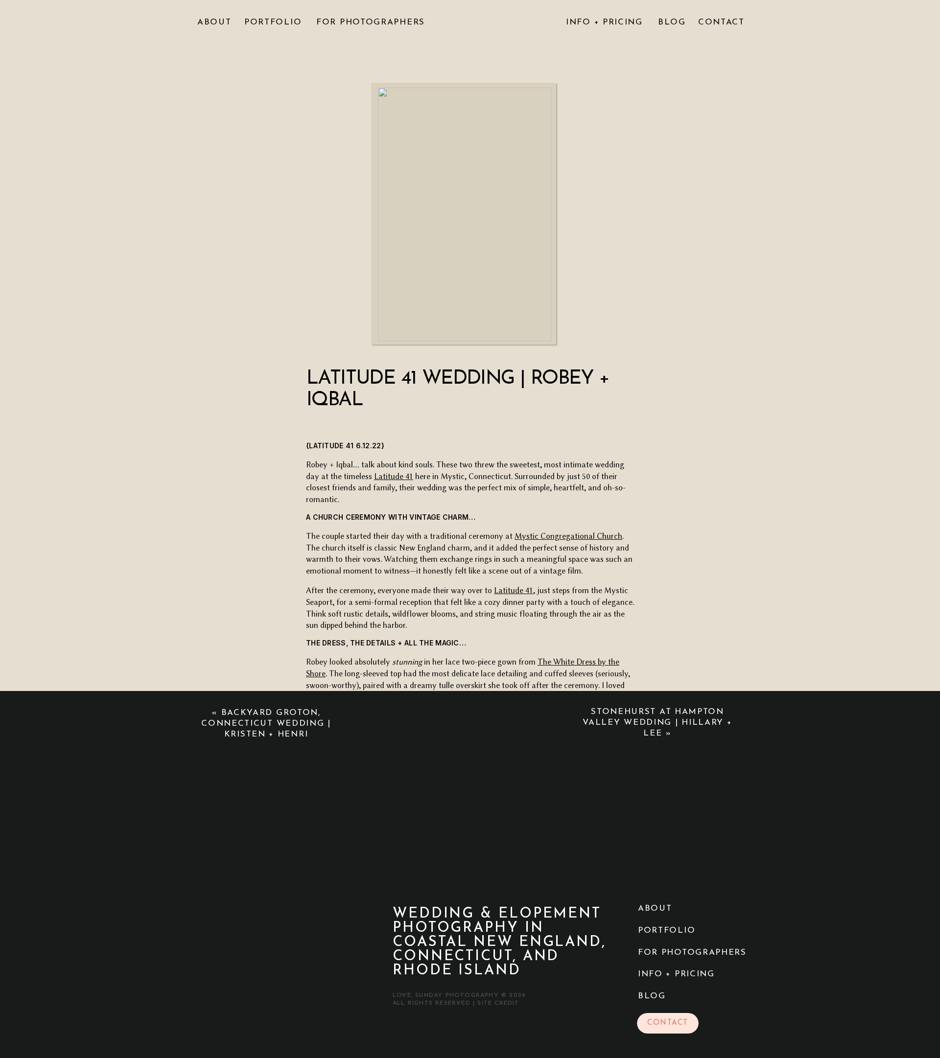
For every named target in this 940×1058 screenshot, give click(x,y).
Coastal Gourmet (458, 873)
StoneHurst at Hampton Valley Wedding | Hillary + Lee (657, 722)
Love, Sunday (378, 1030)
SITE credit (498, 1003)
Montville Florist (447, 716)
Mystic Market (526, 885)
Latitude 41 (393, 476)
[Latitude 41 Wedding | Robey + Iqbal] (464, 214)
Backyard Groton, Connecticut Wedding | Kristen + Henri (266, 723)
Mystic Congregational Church (568, 536)
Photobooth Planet (559, 896)
